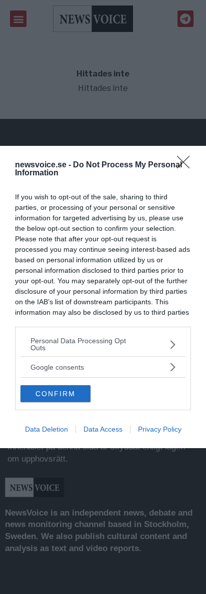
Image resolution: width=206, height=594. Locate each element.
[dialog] (103, 297)
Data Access (103, 429)
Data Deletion (46, 429)
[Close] (186, 165)
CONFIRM (56, 394)
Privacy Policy (160, 429)
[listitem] (103, 344)
